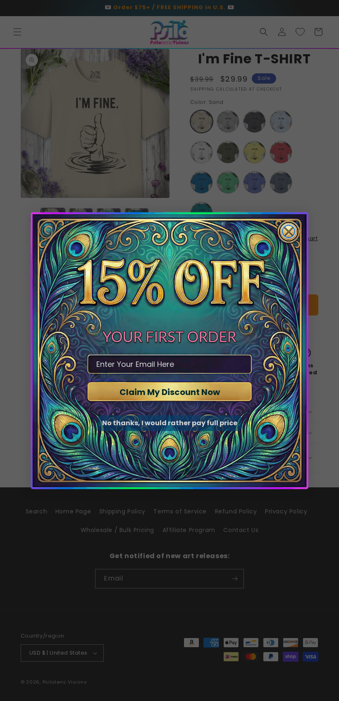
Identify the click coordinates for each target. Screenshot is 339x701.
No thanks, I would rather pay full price (169, 423)
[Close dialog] (288, 231)
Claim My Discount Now (169, 392)
